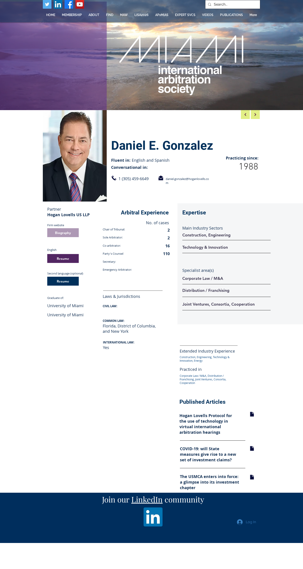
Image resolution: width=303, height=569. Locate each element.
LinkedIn (147, 499)
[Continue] (255, 114)
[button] (110, 15)
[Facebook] (69, 4)
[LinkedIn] (58, 4)
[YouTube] (79, 4)
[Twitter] (47, 4)
